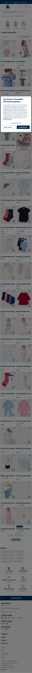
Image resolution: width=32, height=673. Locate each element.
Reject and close (8, 127)
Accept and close (23, 127)
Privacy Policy (7, 119)
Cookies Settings (16, 123)
